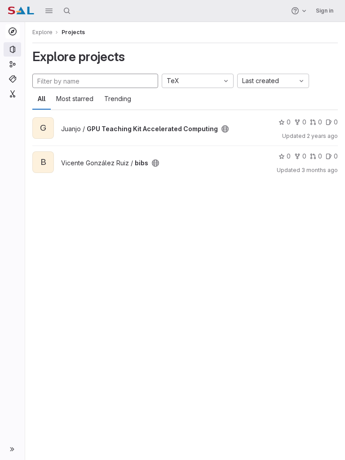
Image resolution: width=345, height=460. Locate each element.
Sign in (324, 10)
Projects (73, 32)
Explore (42, 32)
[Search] (67, 11)
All (41, 98)
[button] (49, 11)
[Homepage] (21, 11)
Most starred (74, 98)
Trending (117, 98)
